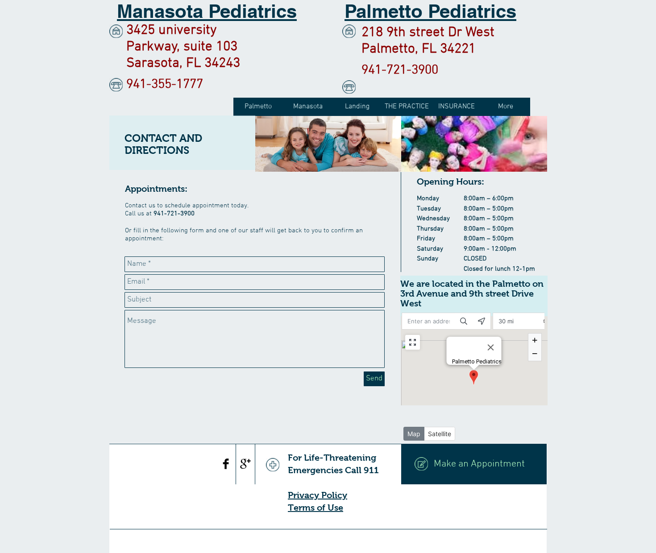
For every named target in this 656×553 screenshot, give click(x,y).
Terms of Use (315, 507)
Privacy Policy (317, 495)
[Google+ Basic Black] (245, 463)
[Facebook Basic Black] (225, 463)
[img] (328, 144)
